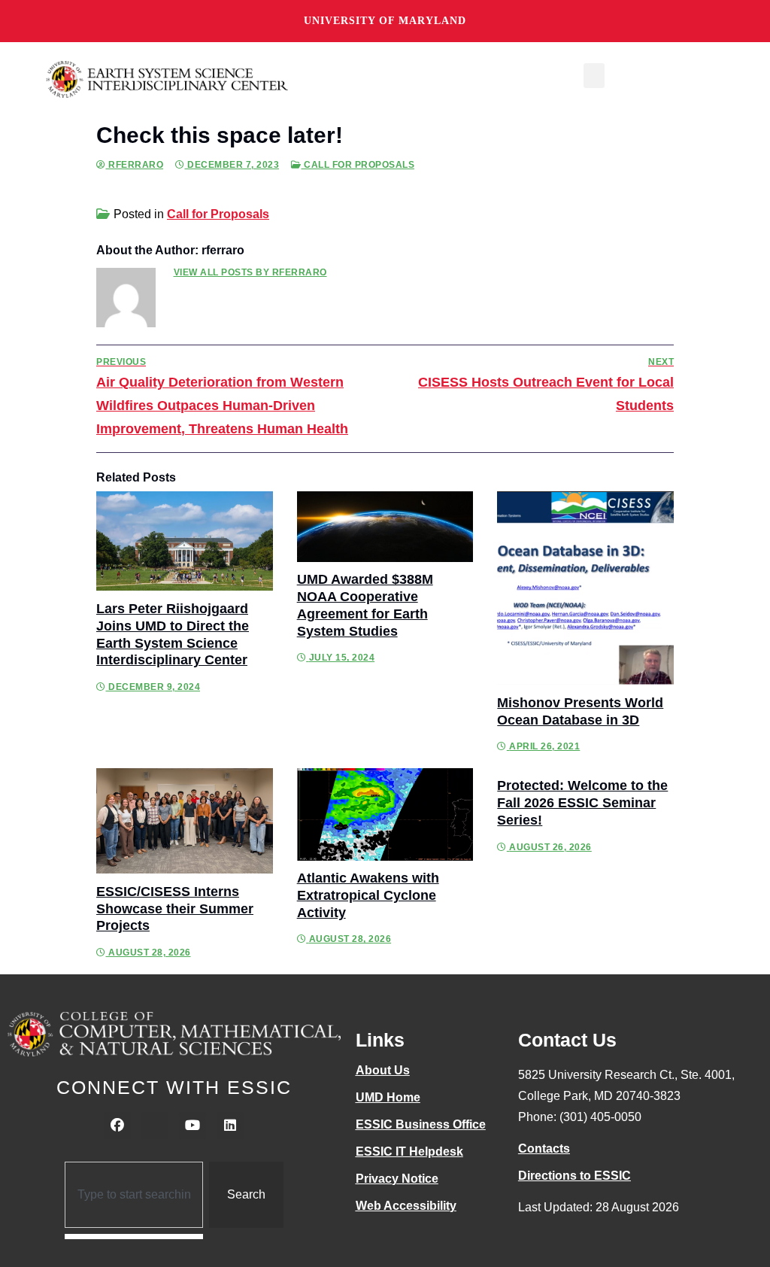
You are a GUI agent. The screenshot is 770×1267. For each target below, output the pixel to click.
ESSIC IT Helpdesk (409, 1151)
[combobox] (134, 1195)
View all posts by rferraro (250, 272)
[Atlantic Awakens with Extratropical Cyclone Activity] (385, 814)
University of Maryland (385, 20)
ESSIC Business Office (421, 1124)
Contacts (544, 1148)
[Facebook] (117, 1125)
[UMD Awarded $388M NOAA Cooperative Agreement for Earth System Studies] (385, 526)
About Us (383, 1070)
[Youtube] (192, 1125)
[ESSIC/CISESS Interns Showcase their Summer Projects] (184, 821)
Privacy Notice (397, 1178)
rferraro (134, 164)
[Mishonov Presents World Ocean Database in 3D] (585, 588)
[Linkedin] (230, 1125)
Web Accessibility (406, 1205)
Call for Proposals (358, 164)
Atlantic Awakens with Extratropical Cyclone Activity (368, 895)
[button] (594, 75)
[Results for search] (134, 1236)
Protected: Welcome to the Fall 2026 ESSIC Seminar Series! (582, 803)
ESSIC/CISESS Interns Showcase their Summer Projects (174, 909)
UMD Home (388, 1097)
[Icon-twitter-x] (154, 1125)
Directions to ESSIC (574, 1175)
